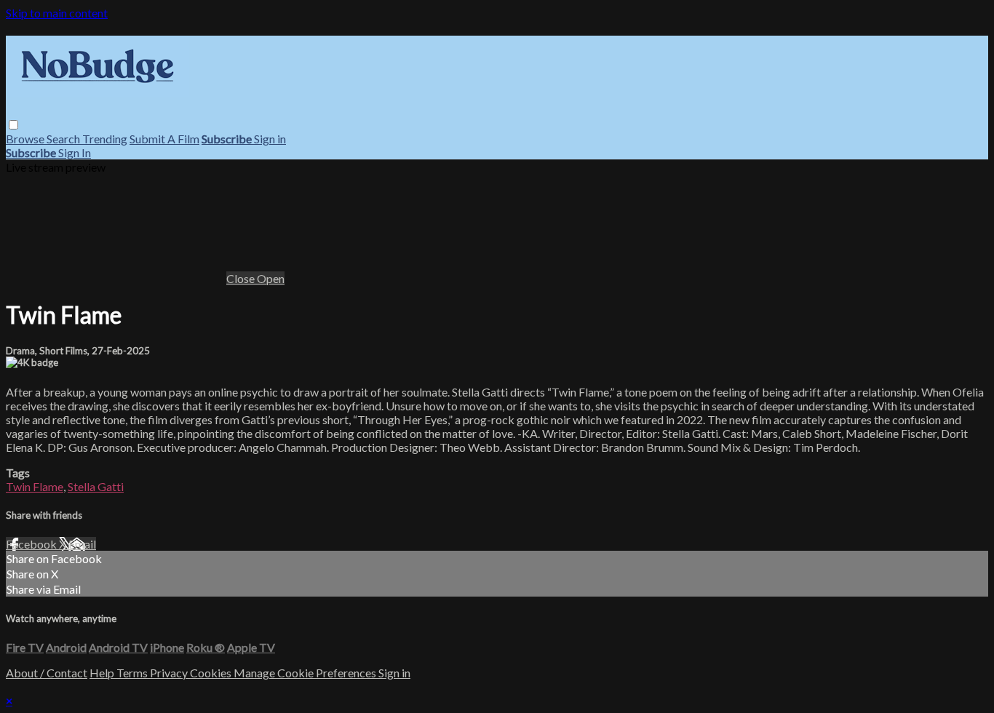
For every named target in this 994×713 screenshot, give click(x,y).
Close (241, 278)
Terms (133, 673)
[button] (13, 125)
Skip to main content (57, 13)
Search (64, 139)
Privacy (170, 673)
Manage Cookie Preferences (306, 673)
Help (103, 673)
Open (271, 278)
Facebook (32, 544)
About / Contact (46, 673)
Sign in (270, 139)
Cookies (212, 673)
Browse (26, 139)
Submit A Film (164, 139)
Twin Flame (34, 486)
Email (82, 544)
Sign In (74, 152)
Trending (104, 139)
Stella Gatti (96, 486)
